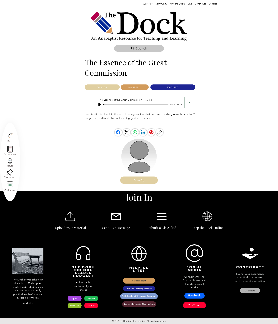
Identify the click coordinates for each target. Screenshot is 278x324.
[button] (139, 48)
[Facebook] (118, 132)
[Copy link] (159, 132)
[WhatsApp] (135, 132)
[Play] (99, 104)
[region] (10, 138)
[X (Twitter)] (126, 132)
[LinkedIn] (143, 132)
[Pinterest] (151, 132)
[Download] (190, 102)
